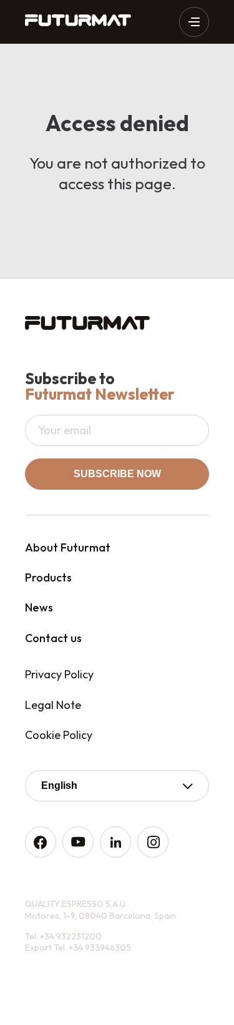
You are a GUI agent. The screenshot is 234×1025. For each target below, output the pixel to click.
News (39, 607)
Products (48, 577)
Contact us (53, 638)
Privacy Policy (59, 674)
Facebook (40, 842)
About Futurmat (67, 547)
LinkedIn (115, 842)
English (59, 785)
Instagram (152, 842)
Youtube (78, 842)
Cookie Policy (58, 735)
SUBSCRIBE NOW (117, 473)
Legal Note (53, 705)
